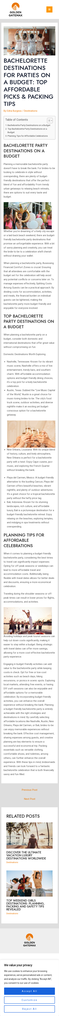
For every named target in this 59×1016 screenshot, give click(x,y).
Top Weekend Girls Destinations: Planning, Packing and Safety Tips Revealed (25, 905)
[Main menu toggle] (49, 9)
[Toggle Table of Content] (48, 120)
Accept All (29, 991)
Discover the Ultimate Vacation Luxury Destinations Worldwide (26, 855)
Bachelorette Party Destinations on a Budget (29, 125)
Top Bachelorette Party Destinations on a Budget (27, 131)
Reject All (29, 1009)
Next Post (29, 798)
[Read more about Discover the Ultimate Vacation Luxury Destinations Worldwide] (29, 835)
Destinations (30, 110)
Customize (29, 1000)
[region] (29, 988)
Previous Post (29, 789)
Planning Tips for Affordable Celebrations (28, 136)
